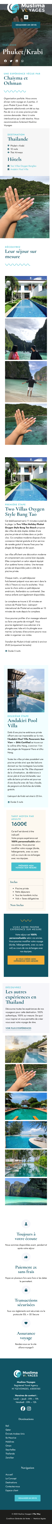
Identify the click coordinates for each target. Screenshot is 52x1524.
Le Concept (11, 1478)
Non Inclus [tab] (17, 905)
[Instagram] (29, 1408)
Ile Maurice (11, 1437)
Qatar (8, 1429)
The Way (36, 1514)
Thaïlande (10, 45)
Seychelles (10, 1449)
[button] (26, 17)
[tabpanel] (26, 894)
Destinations (11, 1482)
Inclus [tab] (13, 882)
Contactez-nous (13, 1486)
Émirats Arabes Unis (15, 1433)
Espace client (12, 1490)
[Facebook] (23, 1408)
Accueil (9, 1474)
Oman (8, 1445)
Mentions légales (39, 1518)
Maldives (10, 1441)
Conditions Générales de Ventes (18, 1518)
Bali (7, 1425)
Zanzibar (10, 1457)
